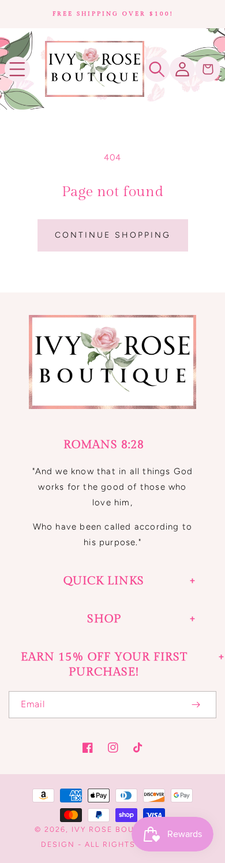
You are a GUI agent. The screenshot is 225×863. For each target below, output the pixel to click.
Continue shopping (113, 235)
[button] (17, 69)
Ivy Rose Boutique (116, 829)
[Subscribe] (195, 704)
